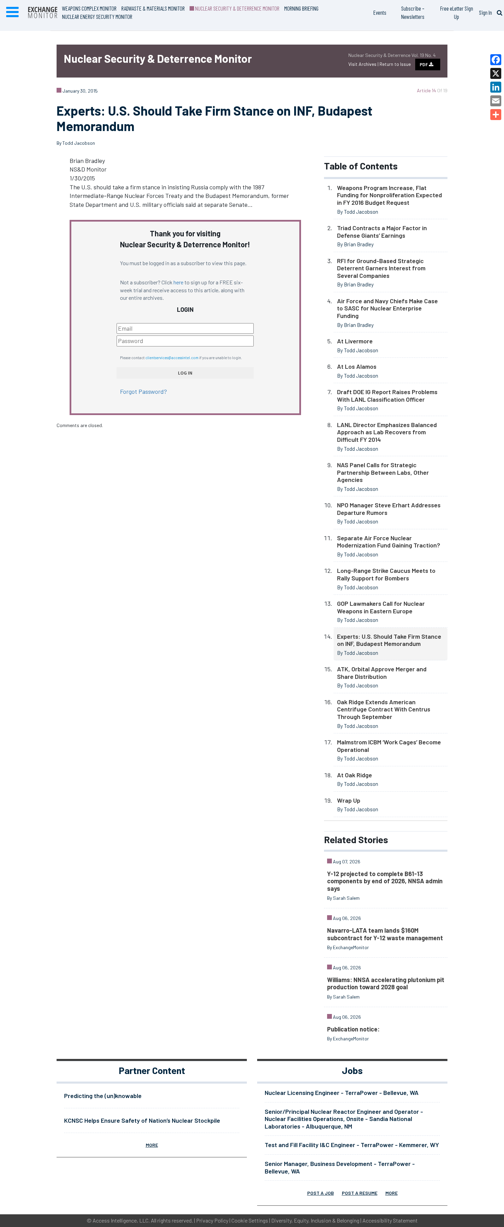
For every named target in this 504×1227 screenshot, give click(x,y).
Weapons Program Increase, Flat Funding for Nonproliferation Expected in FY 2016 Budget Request (389, 195)
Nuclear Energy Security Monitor (97, 16)
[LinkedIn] (496, 87)
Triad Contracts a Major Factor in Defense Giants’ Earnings (382, 231)
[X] (496, 73)
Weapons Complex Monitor (89, 8)
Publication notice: (353, 1029)
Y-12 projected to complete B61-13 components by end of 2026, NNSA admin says (385, 881)
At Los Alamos (356, 366)
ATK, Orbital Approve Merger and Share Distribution (382, 672)
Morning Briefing (301, 8)
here (178, 282)
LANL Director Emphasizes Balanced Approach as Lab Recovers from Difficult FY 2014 (387, 432)
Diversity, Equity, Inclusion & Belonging (315, 1220)
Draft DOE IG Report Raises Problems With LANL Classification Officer (387, 395)
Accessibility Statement (390, 1220)
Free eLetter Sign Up (456, 12)
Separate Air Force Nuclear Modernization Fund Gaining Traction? (388, 541)
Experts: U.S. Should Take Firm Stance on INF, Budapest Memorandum (389, 640)
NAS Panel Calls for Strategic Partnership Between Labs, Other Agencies (383, 472)
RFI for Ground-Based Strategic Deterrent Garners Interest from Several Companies (381, 268)
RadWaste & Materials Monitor (153, 8)
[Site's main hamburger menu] (12, 12)
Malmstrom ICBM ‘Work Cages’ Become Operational (389, 745)
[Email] (496, 101)
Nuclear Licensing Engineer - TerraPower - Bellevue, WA (342, 1092)
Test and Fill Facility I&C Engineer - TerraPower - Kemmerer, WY (352, 1144)
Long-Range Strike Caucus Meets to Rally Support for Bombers (386, 574)
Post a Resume (359, 1193)
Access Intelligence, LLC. (121, 1220)
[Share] (496, 114)
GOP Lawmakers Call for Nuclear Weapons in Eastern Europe (381, 607)
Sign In (485, 12)
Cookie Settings (249, 1220)
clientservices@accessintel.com (172, 357)
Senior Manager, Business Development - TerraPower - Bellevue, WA (340, 1167)
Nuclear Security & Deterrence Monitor (236, 8)
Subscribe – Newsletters (412, 12)
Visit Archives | (364, 64)
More (152, 1145)
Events (379, 12)
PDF (424, 64)
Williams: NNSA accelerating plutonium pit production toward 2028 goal (385, 983)
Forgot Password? (143, 391)
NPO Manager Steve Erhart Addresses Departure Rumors (389, 508)
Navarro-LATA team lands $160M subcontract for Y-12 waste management (385, 934)
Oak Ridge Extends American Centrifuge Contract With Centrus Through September (383, 709)
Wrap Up (348, 800)
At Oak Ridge (354, 775)
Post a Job (320, 1193)
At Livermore (355, 341)
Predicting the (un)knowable (103, 1095)
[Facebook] (496, 60)
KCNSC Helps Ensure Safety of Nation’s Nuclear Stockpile (142, 1120)
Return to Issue (395, 64)
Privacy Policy (212, 1220)
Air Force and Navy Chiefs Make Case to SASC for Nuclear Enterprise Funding (387, 308)
